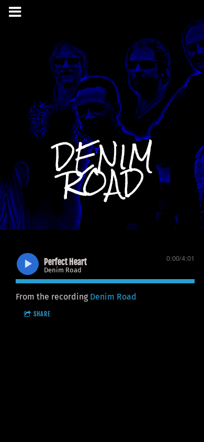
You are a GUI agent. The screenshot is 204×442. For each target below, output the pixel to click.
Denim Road (113, 297)
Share (42, 314)
